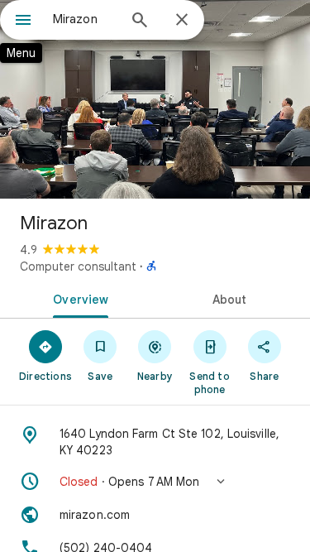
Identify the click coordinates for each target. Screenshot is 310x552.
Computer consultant (78, 266)
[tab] (77, 298)
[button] (155, 481)
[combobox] (85, 19)
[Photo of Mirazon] (155, 99)
